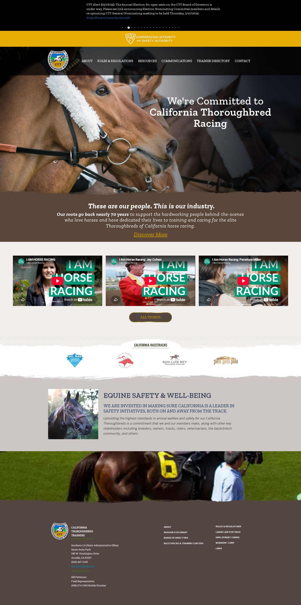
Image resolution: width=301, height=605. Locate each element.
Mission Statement (176, 532)
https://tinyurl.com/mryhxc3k (108, 18)
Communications (176, 61)
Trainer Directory (213, 61)
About (167, 526)
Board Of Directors (176, 537)
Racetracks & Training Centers (183, 543)
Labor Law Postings (228, 532)
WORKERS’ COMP (225, 542)
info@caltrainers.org (83, 566)
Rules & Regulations (115, 61)
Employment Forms (228, 537)
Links (219, 548)
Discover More (150, 234)
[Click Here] (150, 39)
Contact (242, 61)
